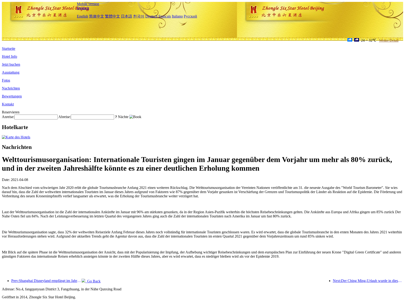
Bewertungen (12, 96)
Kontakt (8, 104)
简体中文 (96, 16)
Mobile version (88, 4)
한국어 (138, 16)
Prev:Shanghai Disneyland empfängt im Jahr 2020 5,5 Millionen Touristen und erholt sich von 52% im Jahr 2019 (46, 281)
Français (164, 16)
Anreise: (8, 117)
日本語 (126, 16)
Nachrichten (11, 88)
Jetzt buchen (11, 64)
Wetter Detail (388, 40)
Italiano (177, 16)
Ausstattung (10, 72)
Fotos (6, 80)
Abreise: (64, 117)
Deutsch (83, 8)
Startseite (8, 48)
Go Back (93, 281)
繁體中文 (112, 16)
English (82, 16)
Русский (190, 16)
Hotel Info (9, 56)
